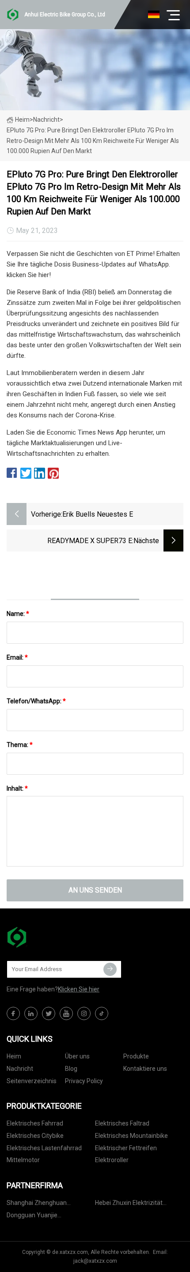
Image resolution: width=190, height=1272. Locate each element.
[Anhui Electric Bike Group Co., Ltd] (51, 937)
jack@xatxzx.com (95, 1261)
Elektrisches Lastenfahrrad (44, 1148)
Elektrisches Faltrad (122, 1123)
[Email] (110, 969)
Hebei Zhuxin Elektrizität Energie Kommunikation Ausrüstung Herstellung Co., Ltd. (133, 1204)
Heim (22, 119)
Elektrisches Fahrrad (35, 1123)
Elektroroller (112, 1159)
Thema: (20, 744)
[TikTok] (101, 1013)
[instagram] (84, 1013)
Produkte (136, 1056)
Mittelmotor (23, 1159)
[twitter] (48, 1013)
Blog (71, 1068)
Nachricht (20, 1068)
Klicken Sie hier (78, 989)
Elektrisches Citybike (35, 1135)
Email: (17, 657)
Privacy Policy (84, 1080)
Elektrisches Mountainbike (131, 1135)
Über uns (77, 1056)
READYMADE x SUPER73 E (89, 541)
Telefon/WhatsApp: (36, 701)
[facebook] (13, 1013)
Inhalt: (17, 788)
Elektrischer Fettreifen (126, 1148)
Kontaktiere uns (145, 1068)
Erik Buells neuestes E (97, 514)
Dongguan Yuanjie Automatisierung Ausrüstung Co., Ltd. (47, 1217)
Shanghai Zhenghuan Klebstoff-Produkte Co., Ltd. (45, 1204)
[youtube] (66, 1013)
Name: (18, 613)
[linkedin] (31, 1013)
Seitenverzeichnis (32, 1080)
